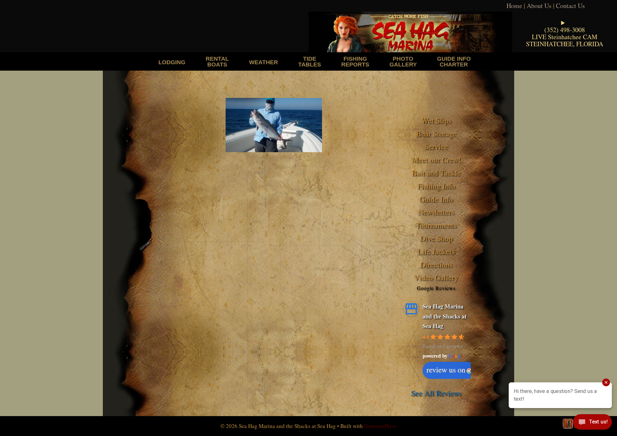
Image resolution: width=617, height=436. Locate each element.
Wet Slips (436, 120)
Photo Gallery (403, 61)
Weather (263, 62)
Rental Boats (217, 61)
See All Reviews (436, 393)
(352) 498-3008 (564, 29)
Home (514, 5)
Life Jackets (436, 251)
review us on (445, 369)
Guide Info (436, 199)
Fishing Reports (355, 61)
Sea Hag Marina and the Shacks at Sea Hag (445, 316)
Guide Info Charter (454, 61)
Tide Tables (309, 61)
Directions (436, 264)
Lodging (171, 62)
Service (436, 146)
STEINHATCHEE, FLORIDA (564, 43)
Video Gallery (436, 277)
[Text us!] (592, 423)
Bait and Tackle (436, 173)
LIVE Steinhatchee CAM (564, 36)
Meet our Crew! (436, 159)
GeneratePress (380, 426)
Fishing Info (436, 186)
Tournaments (436, 225)
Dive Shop (436, 238)
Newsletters (436, 212)
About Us (539, 5)
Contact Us (570, 5)
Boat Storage (436, 133)
